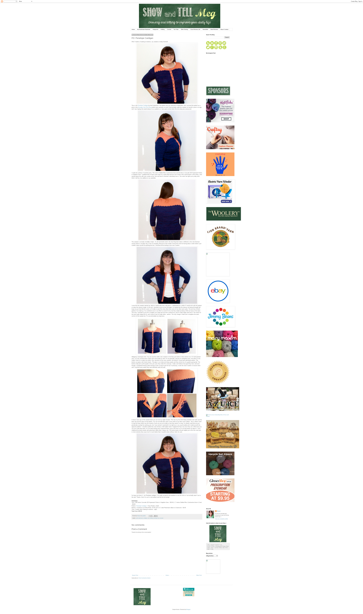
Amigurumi (155, 29)
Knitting (163, 29)
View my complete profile (221, 519)
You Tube (176, 29)
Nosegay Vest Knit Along (145, 107)
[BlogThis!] (151, 516)
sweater (161, 518)
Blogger (188, 609)
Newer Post (135, 575)
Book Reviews (214, 29)
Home (133, 29)
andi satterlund (139, 518)
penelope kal (156, 518)
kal (148, 518)
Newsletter (205, 29)
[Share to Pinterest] (157, 516)
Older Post (199, 575)
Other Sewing (184, 29)
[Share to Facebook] (155, 516)
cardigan (145, 518)
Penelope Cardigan (143, 105)
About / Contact (224, 29)
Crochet (169, 29)
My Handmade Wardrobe (143, 29)
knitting (151, 518)
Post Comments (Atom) (144, 578)
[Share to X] (153, 516)
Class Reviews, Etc (195, 29)
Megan (219, 511)
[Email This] (150, 516)
